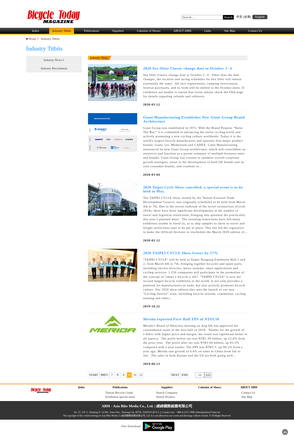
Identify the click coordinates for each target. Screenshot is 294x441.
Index (35, 30)
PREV (104, 374)
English (260, 16)
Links (207, 30)
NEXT (175, 374)
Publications (91, 30)
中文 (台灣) (243, 16)
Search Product (165, 396)
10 (129, 374)
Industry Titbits (61, 30)
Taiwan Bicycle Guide (119, 392)
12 (141, 374)
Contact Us (255, 30)
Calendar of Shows (148, 30)
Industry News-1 (54, 60)
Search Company (167, 392)
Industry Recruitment (54, 68)
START (93, 374)
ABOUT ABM (182, 30)
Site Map (229, 30)
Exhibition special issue (120, 396)
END (185, 374)
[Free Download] (159, 426)
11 (135, 374)
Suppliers (118, 30)
